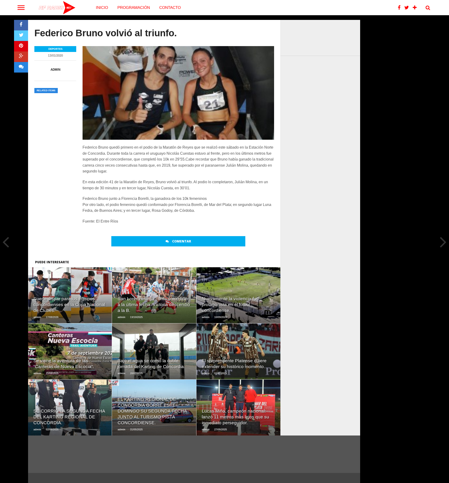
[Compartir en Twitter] (21, 35)
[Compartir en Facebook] (21, 25)
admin (55, 69)
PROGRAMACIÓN (133, 7)
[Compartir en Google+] (21, 56)
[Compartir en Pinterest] (21, 46)
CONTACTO (170, 7)
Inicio (102, 7)
